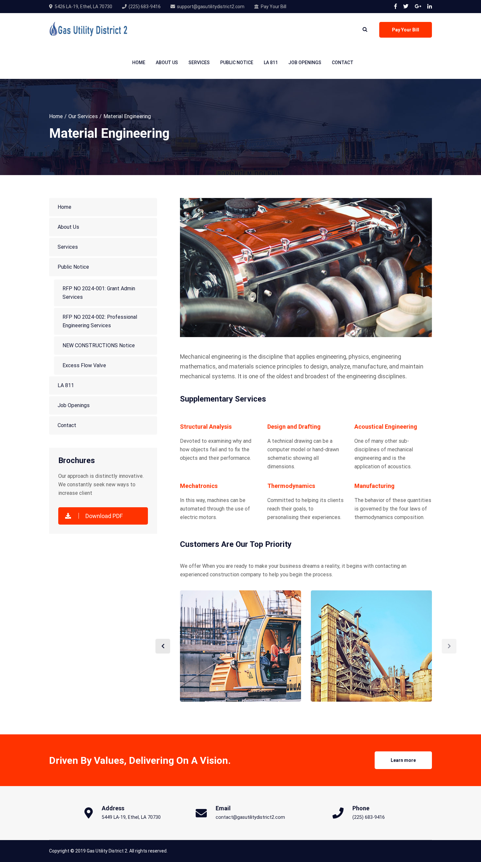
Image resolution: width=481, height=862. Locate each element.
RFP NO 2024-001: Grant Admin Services (98, 292)
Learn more (403, 760)
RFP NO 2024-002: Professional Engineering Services (99, 321)
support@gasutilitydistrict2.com (210, 6)
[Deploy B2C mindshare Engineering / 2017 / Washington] (240, 646)
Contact (342, 62)
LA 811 (271, 62)
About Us (167, 62)
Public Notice (236, 62)
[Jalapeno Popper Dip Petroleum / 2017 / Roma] (371, 646)
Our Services (83, 116)
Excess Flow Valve (84, 365)
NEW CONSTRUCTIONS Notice (98, 345)
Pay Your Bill (273, 6)
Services (199, 62)
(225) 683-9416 (145, 6)
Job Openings (304, 62)
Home (138, 62)
